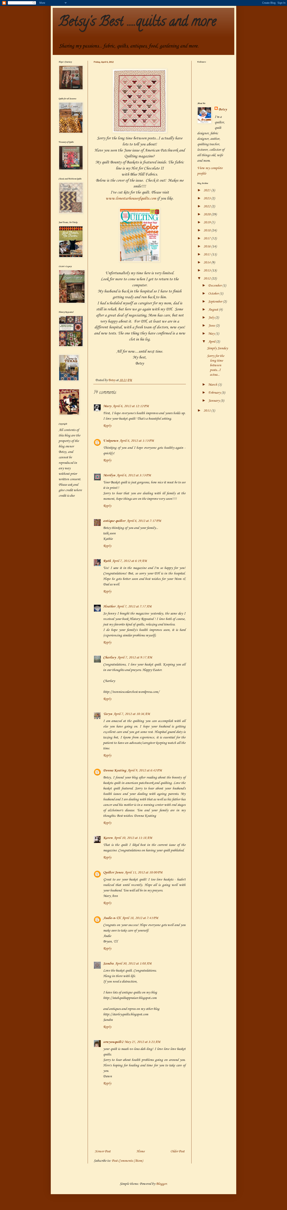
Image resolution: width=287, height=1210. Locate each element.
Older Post (177, 1151)
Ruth (107, 561)
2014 (207, 262)
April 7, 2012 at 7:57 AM (134, 606)
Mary (107, 406)
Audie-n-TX (112, 918)
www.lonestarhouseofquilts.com (131, 198)
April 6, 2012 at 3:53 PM (133, 475)
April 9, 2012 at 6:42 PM (144, 770)
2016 (207, 246)
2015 (207, 254)
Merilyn (109, 475)
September (215, 301)
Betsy (222, 109)
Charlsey (109, 657)
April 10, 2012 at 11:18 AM (133, 838)
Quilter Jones (113, 872)
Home (140, 1151)
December (215, 285)
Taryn (107, 714)
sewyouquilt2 (113, 1042)
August (213, 309)
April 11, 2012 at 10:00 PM (143, 872)
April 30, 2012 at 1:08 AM (133, 963)
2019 (207, 222)
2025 (207, 190)
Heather (109, 606)
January (214, 401)
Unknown (110, 441)
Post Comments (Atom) (127, 1161)
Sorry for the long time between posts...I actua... (215, 365)
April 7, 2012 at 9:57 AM (134, 657)
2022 (207, 206)
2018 (207, 230)
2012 (207, 278)
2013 (207, 270)
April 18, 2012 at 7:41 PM (140, 918)
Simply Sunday (217, 348)
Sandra (108, 963)
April (212, 341)
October (213, 293)
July (211, 317)
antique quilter (114, 521)
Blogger (161, 1184)
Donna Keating (114, 770)
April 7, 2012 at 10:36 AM (131, 714)
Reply (107, 426)
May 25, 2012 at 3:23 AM (142, 1042)
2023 (207, 198)
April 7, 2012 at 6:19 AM (129, 561)
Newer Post (103, 1151)
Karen (107, 838)
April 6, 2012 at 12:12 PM (130, 406)
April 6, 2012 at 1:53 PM (136, 441)
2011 (207, 410)
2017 (207, 238)
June (212, 325)
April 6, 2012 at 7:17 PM (144, 521)
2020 (207, 214)
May (211, 333)
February (214, 392)
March (213, 384)
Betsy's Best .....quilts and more (137, 22)
